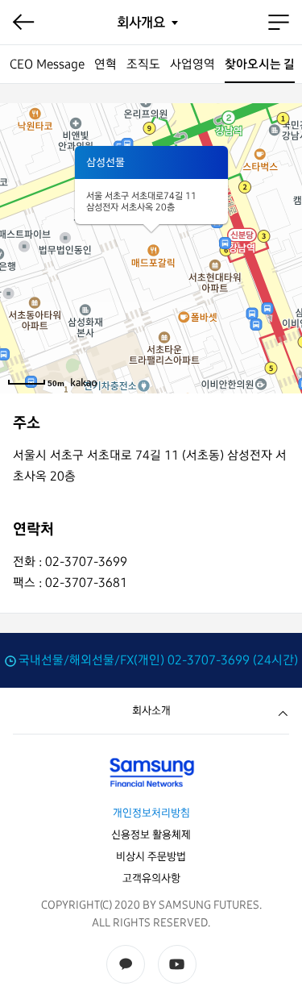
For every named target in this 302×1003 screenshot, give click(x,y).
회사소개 (151, 711)
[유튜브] (177, 964)
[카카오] (125, 964)
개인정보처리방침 (151, 813)
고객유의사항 (151, 878)
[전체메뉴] (279, 22)
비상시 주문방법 (151, 857)
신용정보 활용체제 (151, 835)
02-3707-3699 (209, 660)
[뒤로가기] (23, 22)
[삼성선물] (151, 772)
